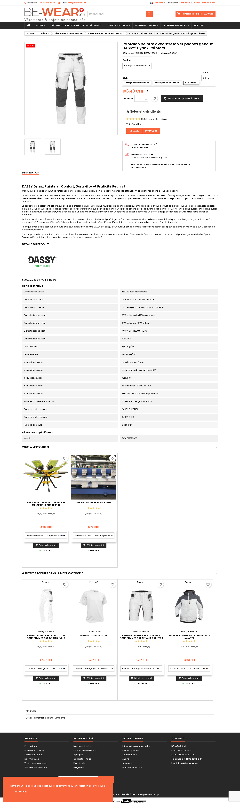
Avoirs (125, 758)
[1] (127, 119)
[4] (136, 119)
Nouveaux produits (34, 750)
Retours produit (130, 750)
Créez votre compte (204, 2)
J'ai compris (20, 791)
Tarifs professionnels (35, 763)
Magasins (78, 767)
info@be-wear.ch (77, 2)
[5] (139, 119)
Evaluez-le (151, 130)
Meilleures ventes (33, 754)
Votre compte (132, 738)
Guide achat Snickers (35, 767)
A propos (78, 754)
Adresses (127, 763)
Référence (128, 53)
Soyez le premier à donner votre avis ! (46, 717)
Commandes (129, 754)
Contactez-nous (82, 758)
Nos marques (31, 758)
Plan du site (79, 763)
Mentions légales (82, 746)
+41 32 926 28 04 (46, 2)
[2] (130, 119)
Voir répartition (134, 124)
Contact (178, 738)
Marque (165, 53)
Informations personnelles (136, 746)
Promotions (30, 746)
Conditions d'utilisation (85, 750)
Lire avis (134, 130)
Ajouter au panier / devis (181, 98)
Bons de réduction (132, 767)
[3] (133, 119)
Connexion (184, 2)
